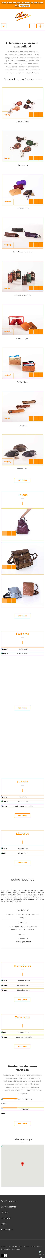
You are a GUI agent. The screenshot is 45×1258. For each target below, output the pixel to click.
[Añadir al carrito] (31, 114)
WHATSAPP (25, 6)
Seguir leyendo (15, 901)
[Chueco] (11, 16)
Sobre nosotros (8, 1207)
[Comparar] (36, 114)
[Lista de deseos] (40, 114)
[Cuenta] (32, 26)
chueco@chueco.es (23, 942)
